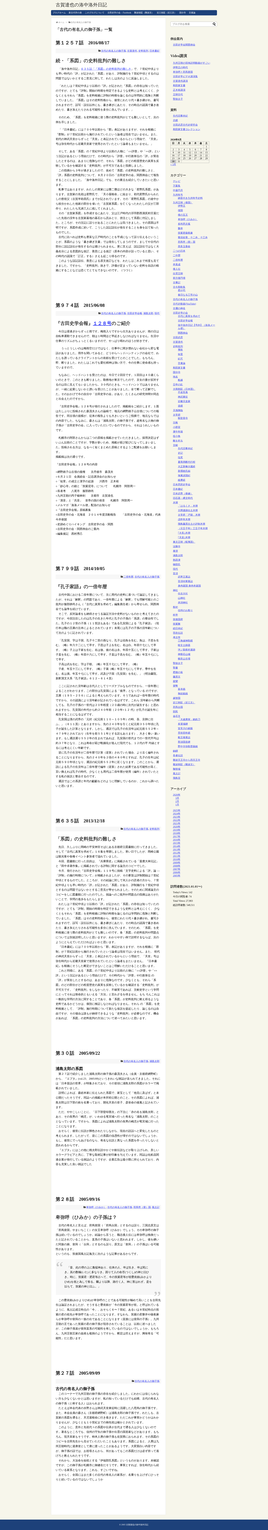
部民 (175, 711)
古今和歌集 (179, 287)
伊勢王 (181, 206)
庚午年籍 (178, 431)
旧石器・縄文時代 (183, 498)
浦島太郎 (148, 313)
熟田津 (176, 560)
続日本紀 (178, 628)
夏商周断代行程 (186, 462)
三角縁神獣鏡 (185, 640)
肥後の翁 (178, 672)
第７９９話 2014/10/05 (80, 568)
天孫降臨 (178, 410)
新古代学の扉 (75, 13)
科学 (175, 615)
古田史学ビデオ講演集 (185, 76)
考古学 (176, 637)
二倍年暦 (128, 576)
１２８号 (102, 323)
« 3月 (173, 164)
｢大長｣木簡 (184, 533)
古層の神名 (179, 308)
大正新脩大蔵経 (186, 466)
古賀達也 (132, 50)
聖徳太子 (178, 99)
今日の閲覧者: (181, 896)
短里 (180, 354)
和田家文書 (179, 85)
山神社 (181, 598)
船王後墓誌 (184, 737)
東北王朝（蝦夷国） (184, 542)
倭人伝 (176, 269)
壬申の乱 (178, 384)
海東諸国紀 (184, 475)
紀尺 (180, 358)
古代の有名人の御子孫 (113, 50)
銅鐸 (175, 751)
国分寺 (182, 13)
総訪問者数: (180, 905)
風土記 (155, 1207)
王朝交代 (178, 94)
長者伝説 (178, 755)
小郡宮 (176, 427)
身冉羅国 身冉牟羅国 (189, 585)
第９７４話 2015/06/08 (80, 305)
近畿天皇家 (184, 401)
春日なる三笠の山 (188, 294)
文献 (175, 445)
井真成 (176, 264)
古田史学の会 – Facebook (119, 13)
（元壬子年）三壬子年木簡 (193, 528)
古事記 (176, 282)
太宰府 (176, 415)
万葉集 (176, 185)
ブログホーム (59, 13)
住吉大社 (183, 593)
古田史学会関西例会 (184, 44)
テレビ (176, 181)
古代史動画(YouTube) (184, 303)
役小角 (176, 436)
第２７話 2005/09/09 (78, 1373)
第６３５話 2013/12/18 (80, 820)
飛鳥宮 (176, 778)
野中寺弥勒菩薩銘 (188, 746)
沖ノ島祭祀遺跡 (186, 649)
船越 (180, 380)
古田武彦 (178, 337)
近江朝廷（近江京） (166, 13)
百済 (175, 573)
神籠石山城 (184, 654)
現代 (156, 313)
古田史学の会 (180, 313)
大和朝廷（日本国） (184, 389)
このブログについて (94, 13)
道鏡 (180, 406)
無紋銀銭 (183, 693)
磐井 (180, 228)
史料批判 (143, 50)
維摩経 (181, 480)
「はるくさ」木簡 (188, 506)
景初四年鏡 (184, 733)
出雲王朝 (178, 273)
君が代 (181, 290)
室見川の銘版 (185, 728)
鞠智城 (176, 769)
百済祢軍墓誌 (185, 581)
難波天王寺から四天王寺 (186, 760)
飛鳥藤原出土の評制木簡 (191, 524)
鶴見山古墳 (184, 658)
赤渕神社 (183, 602)
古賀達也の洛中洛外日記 (81, 4)
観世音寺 (183, 418)
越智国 (176, 698)
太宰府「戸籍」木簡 (189, 515)
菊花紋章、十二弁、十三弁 (193, 237)
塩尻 (180, 457)
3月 (177, 798)
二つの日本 (179, 251)
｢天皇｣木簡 (184, 537)
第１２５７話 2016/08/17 (82, 42)
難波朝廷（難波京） (144, 13)
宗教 (175, 422)
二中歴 (176, 255)
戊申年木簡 (184, 519)
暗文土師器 (184, 645)
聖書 (175, 667)
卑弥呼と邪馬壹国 (183, 72)
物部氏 (176, 564)
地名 (175, 376)
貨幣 (175, 685)
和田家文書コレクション (186, 129)
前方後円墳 (179, 278)
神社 (175, 590)
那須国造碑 (184, 742)
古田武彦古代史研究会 (185, 124)
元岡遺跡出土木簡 (188, 510)
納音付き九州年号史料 (190, 198)
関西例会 (183, 333)
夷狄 (180, 349)
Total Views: (179, 901)
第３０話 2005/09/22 (78, 1053)
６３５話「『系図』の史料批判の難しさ (106, 68)
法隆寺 (176, 546)
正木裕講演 (179, 90)
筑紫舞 (176, 624)
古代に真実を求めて (189, 316)
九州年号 (178, 194)
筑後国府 (178, 619)
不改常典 (183, 392)
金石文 (176, 716)
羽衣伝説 (178, 633)
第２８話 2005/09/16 (78, 1199)
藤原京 (176, 676)
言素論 (192, 13)
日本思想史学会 (181, 484)
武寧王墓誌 (184, 576)
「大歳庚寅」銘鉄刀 (189, 719)
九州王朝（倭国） (183, 202)
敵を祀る (178, 440)
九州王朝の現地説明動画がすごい (191, 63)
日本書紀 (154, 50)
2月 (177, 801)
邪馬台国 (178, 707)
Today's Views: (181, 892)
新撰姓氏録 (184, 471)
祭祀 (175, 607)
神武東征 (183, 396)
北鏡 (175, 120)
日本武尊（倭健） (183, 493)
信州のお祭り (185, 610)
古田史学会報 (134, 313)
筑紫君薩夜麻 (185, 233)
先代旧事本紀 (180, 115)
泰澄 (175, 551)
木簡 (175, 502)
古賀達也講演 (180, 81)
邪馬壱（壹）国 (142, 1207)
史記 (180, 453)
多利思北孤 (184, 224)
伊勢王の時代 (180, 67)
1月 (177, 804)
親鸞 (175, 681)
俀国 (180, 210)
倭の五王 (183, 215)
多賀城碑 (183, 724)
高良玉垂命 (184, 246)
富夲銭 (181, 689)
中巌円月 (178, 190)
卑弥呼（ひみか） (96, 1207)
